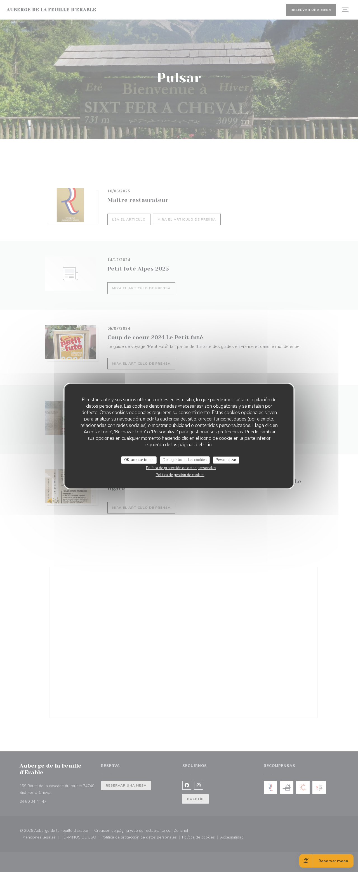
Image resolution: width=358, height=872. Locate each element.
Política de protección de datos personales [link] (181, 467)
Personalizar (226, 459)
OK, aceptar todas (139, 459)
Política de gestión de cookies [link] (180, 474)
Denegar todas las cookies (185, 459)
